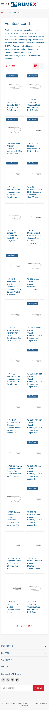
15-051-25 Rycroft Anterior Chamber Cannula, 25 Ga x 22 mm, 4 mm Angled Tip (34, 380)
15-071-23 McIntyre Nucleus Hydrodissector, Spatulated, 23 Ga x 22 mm (14, 379)
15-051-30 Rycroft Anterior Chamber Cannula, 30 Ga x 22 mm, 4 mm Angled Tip (34, 426)
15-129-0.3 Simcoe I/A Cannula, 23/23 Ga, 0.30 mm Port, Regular (13, 105)
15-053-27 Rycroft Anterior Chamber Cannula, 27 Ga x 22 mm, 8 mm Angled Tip (34, 518)
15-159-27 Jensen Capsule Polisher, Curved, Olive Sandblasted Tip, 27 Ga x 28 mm (14, 471)
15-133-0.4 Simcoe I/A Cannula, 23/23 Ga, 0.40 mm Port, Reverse (33, 606)
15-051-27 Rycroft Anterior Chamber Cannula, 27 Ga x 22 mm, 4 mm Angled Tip (34, 334)
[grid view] (36, 66)
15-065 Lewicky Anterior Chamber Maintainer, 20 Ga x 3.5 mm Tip (14, 148)
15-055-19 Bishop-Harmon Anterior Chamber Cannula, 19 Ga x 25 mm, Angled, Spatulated (14, 287)
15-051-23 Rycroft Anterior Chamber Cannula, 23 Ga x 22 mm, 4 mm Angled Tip (34, 472)
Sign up (38, 688)
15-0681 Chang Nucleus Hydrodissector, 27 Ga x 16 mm (34, 147)
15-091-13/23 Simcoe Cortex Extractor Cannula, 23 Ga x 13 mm (14, 606)
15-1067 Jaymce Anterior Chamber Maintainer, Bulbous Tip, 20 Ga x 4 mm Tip (13, 518)
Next (28, 626)
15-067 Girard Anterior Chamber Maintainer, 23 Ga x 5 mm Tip (34, 284)
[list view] (41, 66)
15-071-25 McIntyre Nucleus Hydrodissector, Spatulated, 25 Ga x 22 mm (34, 192)
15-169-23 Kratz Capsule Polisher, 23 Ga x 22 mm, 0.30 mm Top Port (14, 563)
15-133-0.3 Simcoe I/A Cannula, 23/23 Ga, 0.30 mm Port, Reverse (13, 235)
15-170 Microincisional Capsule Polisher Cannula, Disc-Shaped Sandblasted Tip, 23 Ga (34, 238)
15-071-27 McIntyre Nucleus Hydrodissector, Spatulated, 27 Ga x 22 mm (14, 192)
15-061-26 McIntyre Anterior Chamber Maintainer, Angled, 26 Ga (34, 563)
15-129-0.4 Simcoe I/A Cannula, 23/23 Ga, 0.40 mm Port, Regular (33, 105)
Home (4, 12)
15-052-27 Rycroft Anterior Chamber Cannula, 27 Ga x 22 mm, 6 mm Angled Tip (14, 426)
